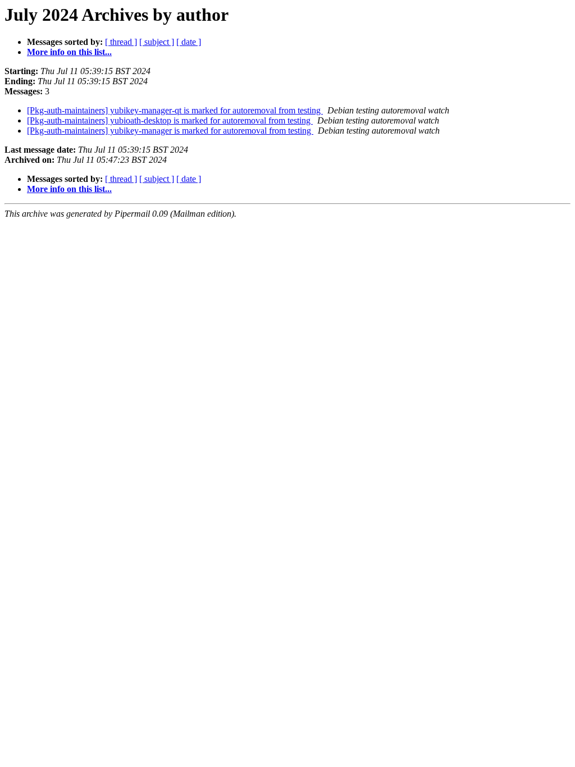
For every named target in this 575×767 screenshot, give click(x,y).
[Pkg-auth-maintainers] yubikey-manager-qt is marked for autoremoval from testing (175, 110)
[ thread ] (121, 42)
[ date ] (188, 42)
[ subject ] (156, 42)
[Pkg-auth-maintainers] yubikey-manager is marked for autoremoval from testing (170, 130)
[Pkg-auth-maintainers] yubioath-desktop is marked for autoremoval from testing (170, 120)
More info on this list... (69, 52)
